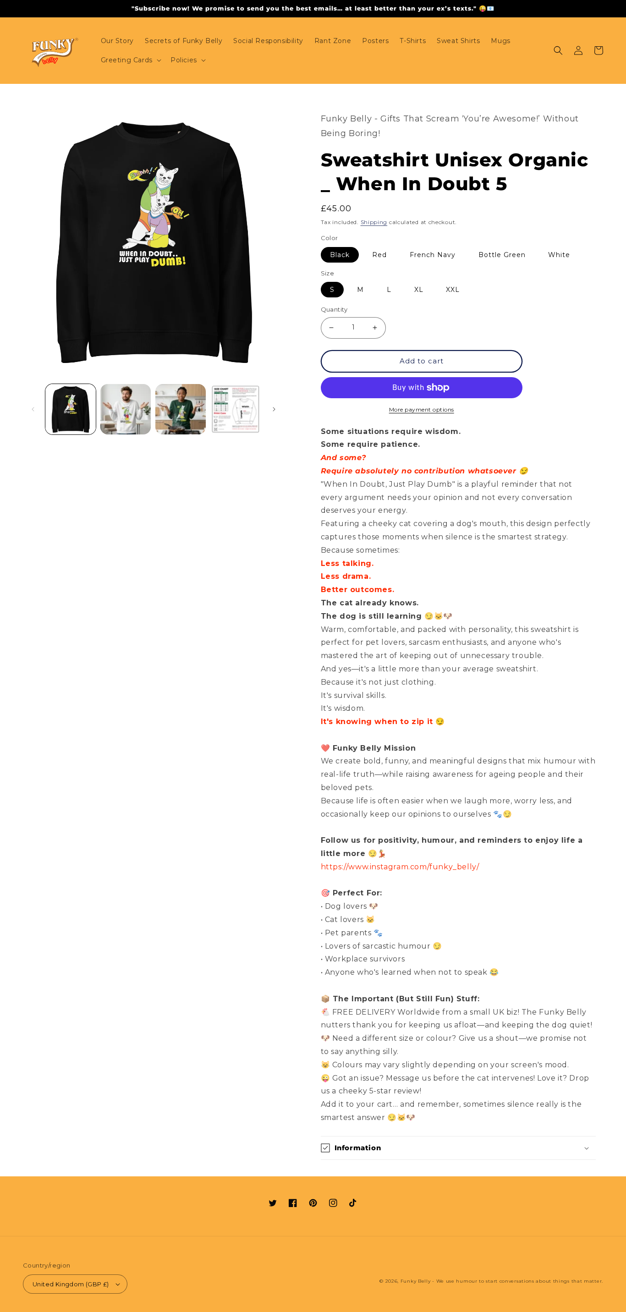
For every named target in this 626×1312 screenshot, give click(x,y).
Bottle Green (502, 255)
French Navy (433, 255)
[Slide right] (274, 409)
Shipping (374, 222)
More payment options (421, 409)
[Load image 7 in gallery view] (180, 409)
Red (379, 255)
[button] (130, 60)
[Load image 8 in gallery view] (235, 409)
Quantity (334, 309)
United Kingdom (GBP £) (71, 1284)
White (559, 255)
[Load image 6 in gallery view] (125, 409)
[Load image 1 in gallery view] (70, 409)
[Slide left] (33, 409)
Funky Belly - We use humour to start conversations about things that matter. (502, 1281)
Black (340, 255)
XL (418, 289)
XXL (453, 289)
